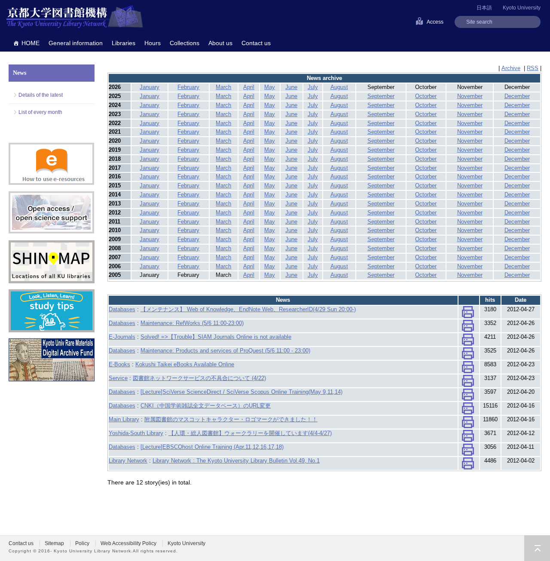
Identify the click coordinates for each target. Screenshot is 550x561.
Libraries (123, 43)
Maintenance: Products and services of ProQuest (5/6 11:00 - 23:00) (225, 350)
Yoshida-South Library (136, 433)
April (248, 87)
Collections (184, 43)
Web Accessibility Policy (128, 543)
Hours (152, 43)
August (339, 87)
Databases (122, 309)
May (269, 87)
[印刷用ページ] (467, 314)
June (291, 87)
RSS (532, 68)
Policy (82, 543)
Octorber (426, 96)
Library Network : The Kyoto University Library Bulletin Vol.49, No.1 (236, 460)
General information (76, 43)
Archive (510, 68)
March (223, 87)
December (517, 96)
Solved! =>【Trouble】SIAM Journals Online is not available (216, 337)
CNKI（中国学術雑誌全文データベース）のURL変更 (206, 405)
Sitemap (54, 543)
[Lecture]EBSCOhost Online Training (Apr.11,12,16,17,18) (212, 447)
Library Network (128, 460)
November (470, 96)
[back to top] (537, 548)
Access (435, 22)
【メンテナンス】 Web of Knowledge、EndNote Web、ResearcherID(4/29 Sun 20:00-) (248, 309)
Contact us (256, 43)
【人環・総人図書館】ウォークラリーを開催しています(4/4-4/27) (250, 433)
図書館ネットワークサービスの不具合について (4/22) (199, 378)
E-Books (119, 364)
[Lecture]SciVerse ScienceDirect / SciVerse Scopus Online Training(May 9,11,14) (241, 392)
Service (118, 378)
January (149, 87)
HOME (30, 43)
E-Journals (122, 337)
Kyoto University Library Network (74, 17)
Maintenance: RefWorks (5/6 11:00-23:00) (192, 323)
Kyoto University (522, 8)
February (188, 87)
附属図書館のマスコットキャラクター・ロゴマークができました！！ (231, 419)
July (313, 87)
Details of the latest (40, 95)
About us (220, 43)
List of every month (40, 112)
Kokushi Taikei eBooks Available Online (184, 364)
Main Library (124, 419)
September (380, 96)
